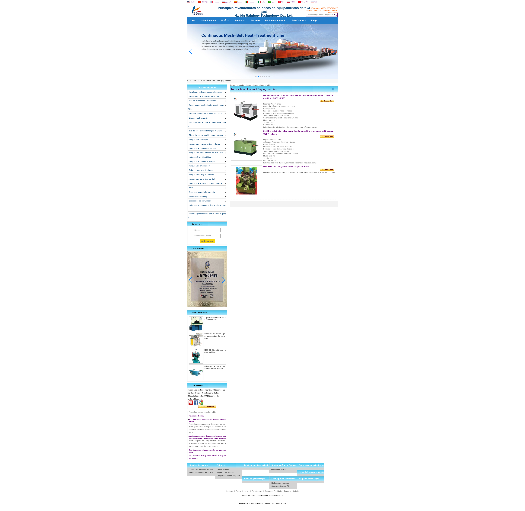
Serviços (255, 20)
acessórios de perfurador (200, 201)
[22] (262, 78)
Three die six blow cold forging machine (206, 135)
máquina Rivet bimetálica (200, 157)
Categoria (196, 81)
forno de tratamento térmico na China (205, 113)
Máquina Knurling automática (201, 174)
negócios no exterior (225, 473)
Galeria (296, 491)
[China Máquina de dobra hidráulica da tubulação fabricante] (196, 372)
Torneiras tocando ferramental (202, 192)
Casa (192, 20)
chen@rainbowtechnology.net (330, 11)
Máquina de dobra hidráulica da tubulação (215, 367)
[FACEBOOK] (196, 402)
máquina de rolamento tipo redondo (204, 144)
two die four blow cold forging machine (205, 131)
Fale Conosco (298, 20)
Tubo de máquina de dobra (201, 170)
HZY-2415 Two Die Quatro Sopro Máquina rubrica (286, 167)
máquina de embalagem (199, 166)
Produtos (240, 20)
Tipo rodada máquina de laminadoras (215, 318)
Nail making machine (280, 483)
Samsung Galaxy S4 (280, 486)
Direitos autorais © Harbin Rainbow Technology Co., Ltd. (263, 495)
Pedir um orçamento (275, 20)
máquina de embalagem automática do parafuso (214, 336)
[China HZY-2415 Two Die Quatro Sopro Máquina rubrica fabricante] (246, 181)
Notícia (225, 20)
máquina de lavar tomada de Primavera (206, 153)
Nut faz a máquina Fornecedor (202, 101)
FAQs (314, 20)
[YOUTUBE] (191, 402)
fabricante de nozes (279, 470)
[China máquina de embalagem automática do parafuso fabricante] (196, 340)
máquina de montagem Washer (202, 148)
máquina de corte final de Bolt (202, 179)
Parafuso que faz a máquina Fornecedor (206, 92)
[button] (255, 76)
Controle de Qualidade (273, 491)
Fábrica (238, 491)
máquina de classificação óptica (203, 161)
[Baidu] (201, 402)
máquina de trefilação (198, 139)
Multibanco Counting (198, 196)
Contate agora (207, 407)
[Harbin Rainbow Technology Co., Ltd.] (207, 16)
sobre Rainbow (208, 20)
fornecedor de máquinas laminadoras (205, 96)
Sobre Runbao (223, 470)
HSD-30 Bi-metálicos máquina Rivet (215, 351)
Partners (287, 491)
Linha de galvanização (198, 118)
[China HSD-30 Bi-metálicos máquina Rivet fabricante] (196, 356)
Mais (333, 172)
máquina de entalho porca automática (205, 183)
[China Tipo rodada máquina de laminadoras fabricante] (196, 323)
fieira (191, 188)
